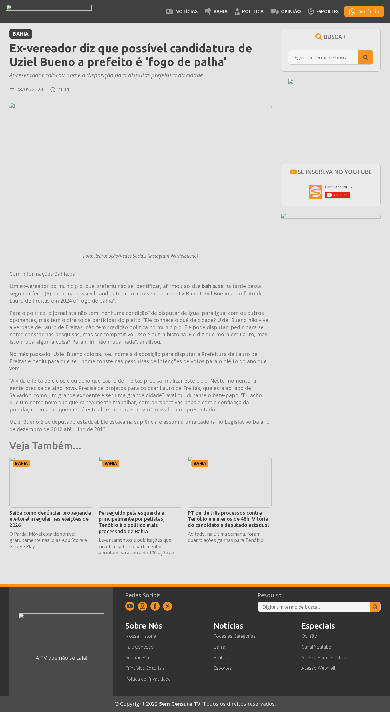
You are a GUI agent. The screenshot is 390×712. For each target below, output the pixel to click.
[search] (365, 57)
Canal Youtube (316, 647)
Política (253, 11)
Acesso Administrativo (323, 657)
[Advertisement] (331, 311)
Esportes (327, 11)
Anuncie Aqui (138, 657)
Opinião (291, 11)
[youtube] (129, 606)
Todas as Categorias (235, 636)
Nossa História (140, 636)
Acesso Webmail (318, 668)
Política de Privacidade (148, 679)
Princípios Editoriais (145, 668)
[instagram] (142, 606)
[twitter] (167, 606)
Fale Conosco (139, 647)
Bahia (221, 11)
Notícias (186, 11)
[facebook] (155, 606)
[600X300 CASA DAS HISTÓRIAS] (331, 216)
